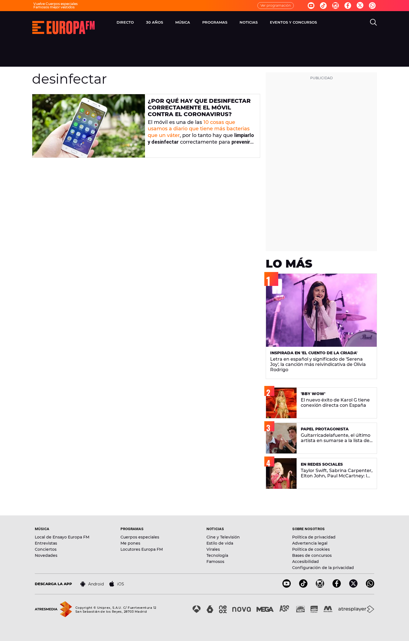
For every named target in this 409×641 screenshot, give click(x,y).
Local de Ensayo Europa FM (62, 537)
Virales (213, 549)
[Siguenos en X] (353, 586)
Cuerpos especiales (139, 537)
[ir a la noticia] (88, 126)
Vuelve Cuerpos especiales (55, 4)
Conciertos (45, 549)
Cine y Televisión (223, 537)
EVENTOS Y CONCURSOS (293, 22)
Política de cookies (311, 549)
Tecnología (217, 555)
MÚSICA (182, 22)
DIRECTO (125, 22)
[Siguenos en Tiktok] (323, 5)
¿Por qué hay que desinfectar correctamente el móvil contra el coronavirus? (199, 108)
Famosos (215, 561)
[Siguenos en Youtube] (311, 5)
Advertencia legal (309, 543)
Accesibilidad (305, 561)
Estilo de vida (219, 543)
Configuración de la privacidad (323, 567)
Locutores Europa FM (141, 549)
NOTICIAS (249, 22)
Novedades (46, 555)
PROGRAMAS (214, 22)
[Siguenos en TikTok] (303, 586)
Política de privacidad (314, 537)
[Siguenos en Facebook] (347, 5)
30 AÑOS (154, 22)
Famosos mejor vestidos (54, 7)
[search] (373, 22)
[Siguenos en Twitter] (360, 5)
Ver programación (275, 5)
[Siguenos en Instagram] (335, 5)
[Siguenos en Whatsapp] (372, 5)
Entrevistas (46, 543)
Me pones (130, 543)
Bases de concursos (312, 555)
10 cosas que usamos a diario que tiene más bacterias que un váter (199, 128)
